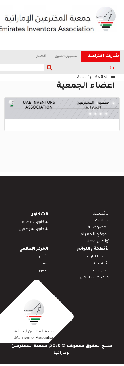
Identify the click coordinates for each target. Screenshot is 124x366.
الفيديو (42, 264)
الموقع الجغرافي (94, 234)
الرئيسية (101, 214)
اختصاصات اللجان (95, 278)
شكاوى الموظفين (33, 229)
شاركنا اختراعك (103, 56)
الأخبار (43, 257)
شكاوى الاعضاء (35, 222)
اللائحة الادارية (98, 257)
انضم (41, 56)
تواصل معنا (98, 241)
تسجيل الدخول (66, 56)
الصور (43, 271)
